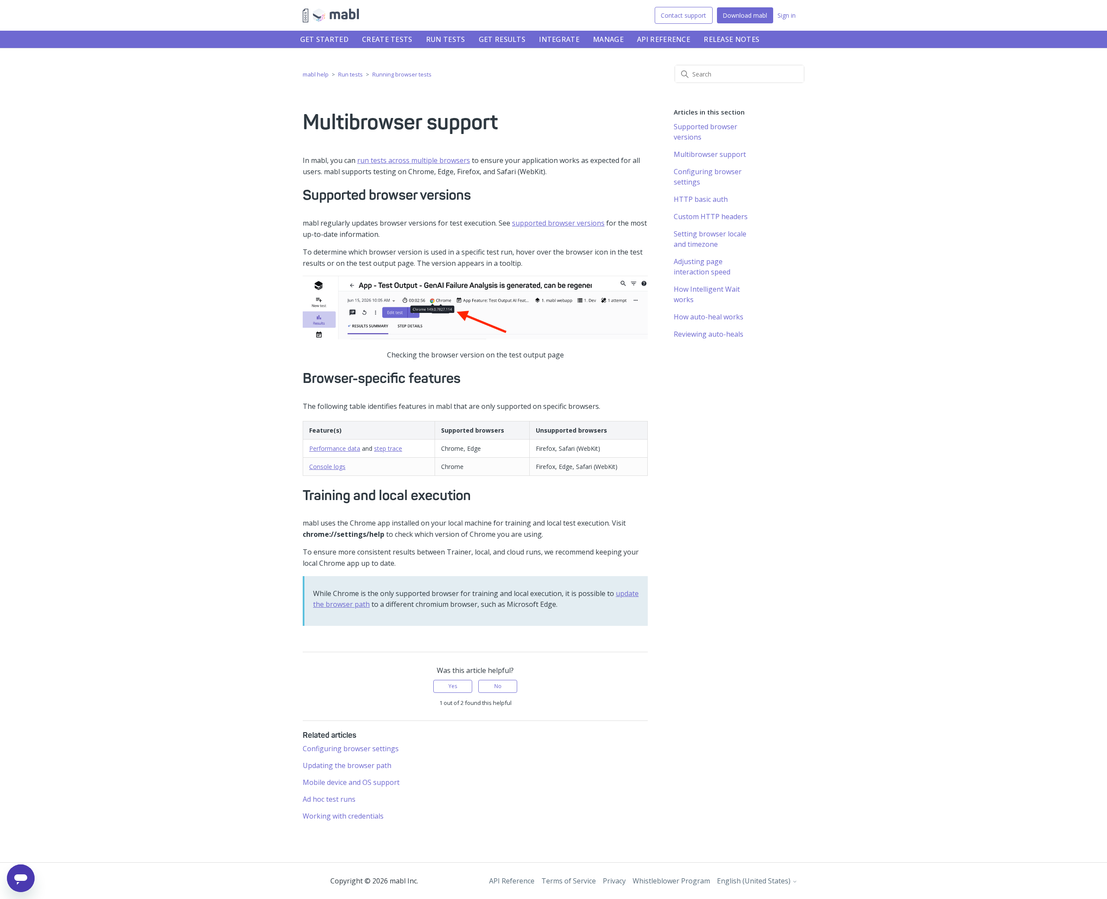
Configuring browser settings (351, 748)
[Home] (331, 15)
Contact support (683, 15)
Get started (324, 39)
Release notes (731, 39)
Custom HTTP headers (711, 216)
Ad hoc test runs (329, 799)
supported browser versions (558, 223)
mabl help (316, 74)
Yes (452, 686)
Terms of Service (568, 881)
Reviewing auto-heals (708, 334)
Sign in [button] (786, 15)
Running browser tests (402, 74)
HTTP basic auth (701, 199)
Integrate (559, 39)
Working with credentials (343, 816)
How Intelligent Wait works (707, 294)
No (498, 686)
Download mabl (745, 15)
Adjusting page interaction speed (702, 267)
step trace (388, 448)
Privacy (614, 881)
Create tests (387, 39)
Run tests (445, 39)
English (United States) (754, 881)
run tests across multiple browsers (413, 160)
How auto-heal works (708, 317)
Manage (608, 39)
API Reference (663, 39)
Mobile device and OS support (351, 782)
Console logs (327, 466)
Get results (502, 39)
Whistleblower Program (671, 881)
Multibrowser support (710, 154)
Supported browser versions (705, 132)
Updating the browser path (347, 765)
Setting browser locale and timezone (710, 239)
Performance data (334, 448)
